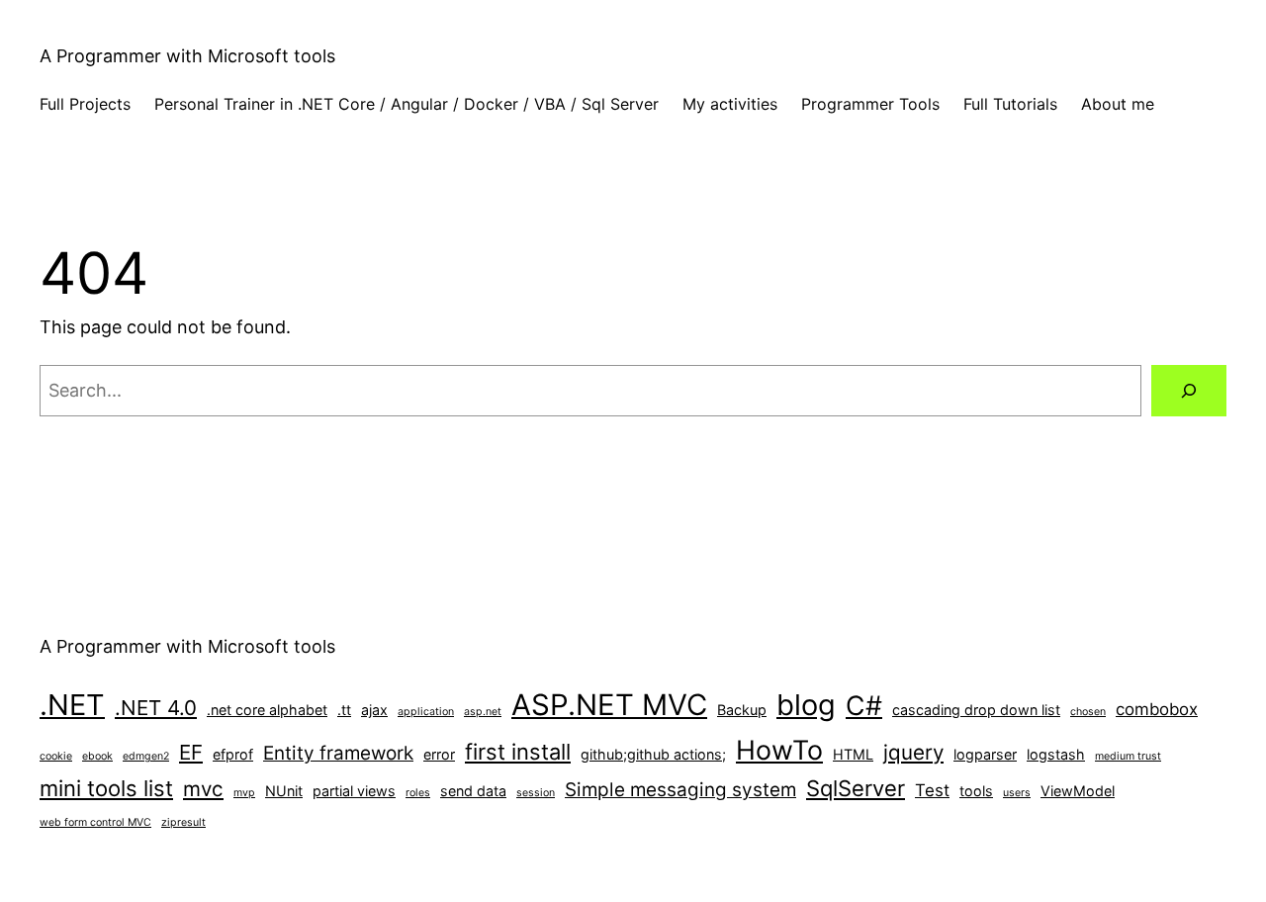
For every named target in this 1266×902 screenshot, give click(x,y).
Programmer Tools (870, 104)
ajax (374, 709)
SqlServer (855, 788)
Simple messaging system (680, 789)
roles (418, 792)
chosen (1088, 711)
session (535, 792)
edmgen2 (146, 756)
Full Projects (85, 104)
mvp (244, 792)
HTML (853, 754)
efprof (233, 754)
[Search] (1188, 390)
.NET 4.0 (156, 707)
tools (976, 790)
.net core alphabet (267, 709)
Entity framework (338, 753)
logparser (985, 754)
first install (518, 752)
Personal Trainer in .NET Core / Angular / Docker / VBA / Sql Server (406, 104)
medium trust (1128, 756)
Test (932, 790)
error (439, 754)
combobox (1157, 709)
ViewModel (1077, 790)
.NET (72, 704)
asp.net (482, 711)
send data (473, 790)
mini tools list (106, 788)
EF (191, 752)
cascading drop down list (976, 709)
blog (806, 704)
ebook (97, 756)
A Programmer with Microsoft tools (187, 55)
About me (1117, 104)
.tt (344, 709)
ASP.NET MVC (609, 704)
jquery (913, 752)
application (426, 711)
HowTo (779, 750)
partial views (354, 790)
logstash (1056, 754)
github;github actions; (653, 754)
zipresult (183, 822)
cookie (56, 756)
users (1017, 792)
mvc (203, 788)
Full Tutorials (1010, 104)
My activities (729, 104)
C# (864, 705)
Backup (742, 709)
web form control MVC (95, 822)
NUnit (284, 790)
